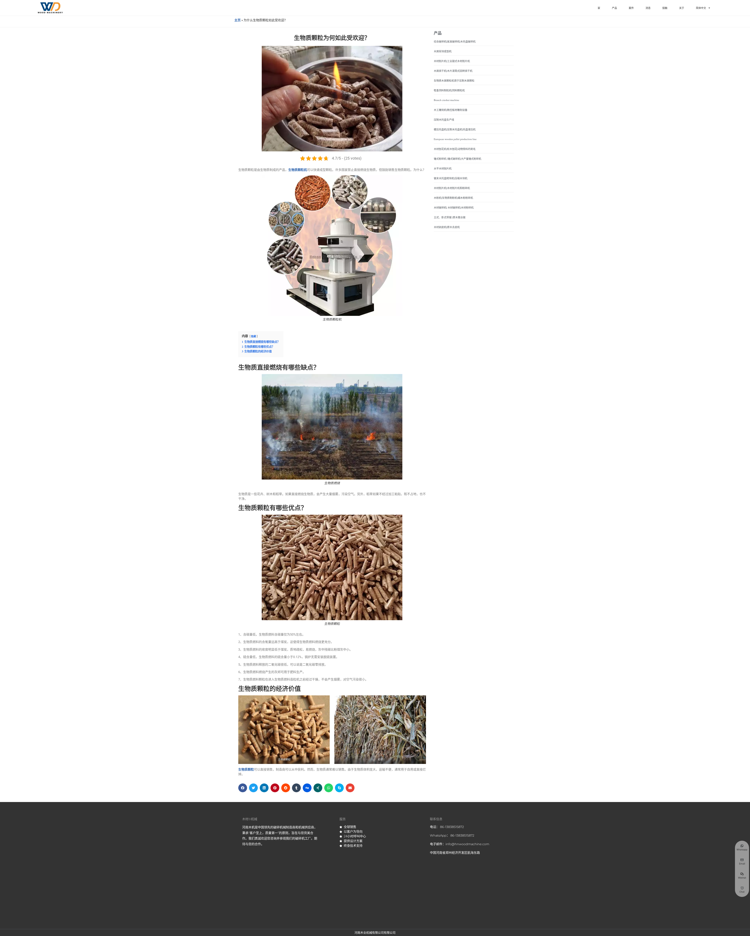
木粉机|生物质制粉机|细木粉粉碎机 (453, 197)
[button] (242, 787)
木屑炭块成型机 (443, 51)
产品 (614, 8)
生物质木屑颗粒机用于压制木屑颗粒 (454, 80)
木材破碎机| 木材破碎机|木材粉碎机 (454, 207)
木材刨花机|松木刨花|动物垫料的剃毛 (455, 149)
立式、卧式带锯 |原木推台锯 (449, 217)
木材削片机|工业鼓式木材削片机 (452, 61)
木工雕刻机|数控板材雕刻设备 (450, 110)
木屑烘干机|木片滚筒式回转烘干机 (453, 70)
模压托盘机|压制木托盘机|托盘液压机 (455, 129)
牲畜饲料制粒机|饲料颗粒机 (449, 90)
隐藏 (253, 336)
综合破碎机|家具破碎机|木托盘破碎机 (455, 41)
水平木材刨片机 (443, 168)
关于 (681, 8)
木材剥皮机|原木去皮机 (447, 227)
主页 (237, 20)
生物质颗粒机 (297, 169)
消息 (648, 8)
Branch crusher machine (446, 100)
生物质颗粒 (246, 769)
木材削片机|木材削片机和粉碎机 (452, 188)
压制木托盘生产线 (444, 119)
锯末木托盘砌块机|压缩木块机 (450, 178)
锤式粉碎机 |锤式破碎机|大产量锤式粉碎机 (457, 158)
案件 (631, 8)
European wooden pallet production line (455, 139)
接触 (664, 8)
